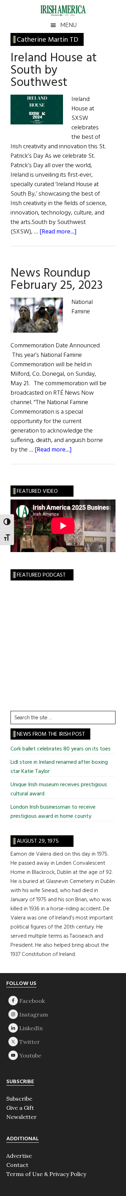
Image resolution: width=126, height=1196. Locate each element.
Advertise (19, 1155)
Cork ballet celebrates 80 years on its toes (60, 749)
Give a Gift (20, 1107)
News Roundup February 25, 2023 (56, 279)
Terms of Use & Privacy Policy (46, 1173)
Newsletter (21, 1116)
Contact (17, 1164)
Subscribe (19, 1098)
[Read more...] (58, 232)
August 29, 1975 (38, 841)
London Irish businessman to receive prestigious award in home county (53, 812)
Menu (68, 25)
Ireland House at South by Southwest (53, 70)
